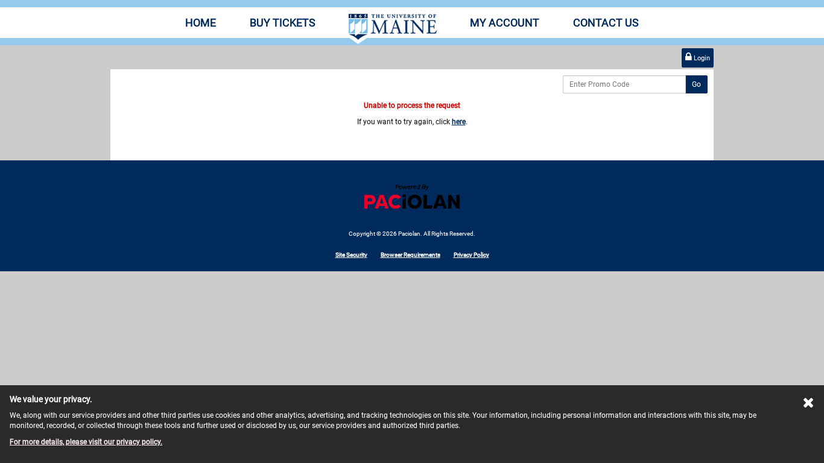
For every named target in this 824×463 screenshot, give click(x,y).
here (459, 122)
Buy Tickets (282, 22)
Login (701, 58)
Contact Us (606, 22)
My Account (504, 22)
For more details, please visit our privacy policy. (86, 442)
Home (200, 22)
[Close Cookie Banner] (808, 405)
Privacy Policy (471, 254)
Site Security (351, 254)
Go (696, 84)
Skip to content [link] (24, 5)
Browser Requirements (410, 254)
